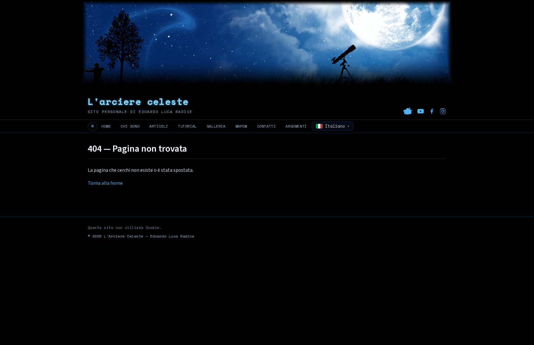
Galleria (216, 126)
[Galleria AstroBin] (408, 111)
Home (106, 126)
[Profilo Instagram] (442, 111)
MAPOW (241, 126)
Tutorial (187, 126)
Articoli (158, 126)
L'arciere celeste (138, 101)
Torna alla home (105, 183)
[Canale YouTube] (420, 111)
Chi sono (130, 126)
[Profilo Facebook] (431, 111)
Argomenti (296, 126)
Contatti (266, 126)
